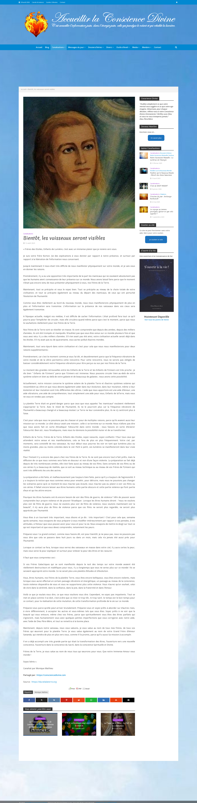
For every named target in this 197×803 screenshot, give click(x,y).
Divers (109, 47)
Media (135, 47)
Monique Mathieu (41, 692)
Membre (146, 47)
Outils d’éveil (122, 47)
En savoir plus (156, 138)
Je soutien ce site (156, 239)
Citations (163, 194)
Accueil (39, 47)
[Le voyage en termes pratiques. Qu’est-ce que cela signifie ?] (144, 209)
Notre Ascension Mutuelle (159, 155)
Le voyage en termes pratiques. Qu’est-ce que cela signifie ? (161, 211)
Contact (62, 2)
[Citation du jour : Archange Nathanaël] (144, 196)
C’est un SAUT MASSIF (159, 186)
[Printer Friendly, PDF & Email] (79, 688)
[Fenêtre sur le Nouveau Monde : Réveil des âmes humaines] (144, 170)
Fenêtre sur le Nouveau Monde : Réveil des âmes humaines (162, 174)
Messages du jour (76, 47)
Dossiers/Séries (95, 47)
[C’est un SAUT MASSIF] (144, 186)
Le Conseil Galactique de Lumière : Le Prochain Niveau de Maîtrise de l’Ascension (40, 724)
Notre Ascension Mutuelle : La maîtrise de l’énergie (161, 159)
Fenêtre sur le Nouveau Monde (161, 171)
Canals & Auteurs (38, 2)
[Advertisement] (98, 68)
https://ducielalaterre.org (44, 681)
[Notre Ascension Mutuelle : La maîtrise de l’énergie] (144, 155)
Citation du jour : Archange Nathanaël (160, 198)
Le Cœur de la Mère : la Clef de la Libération (118, 724)
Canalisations (58, 47)
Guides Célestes (52, 2)
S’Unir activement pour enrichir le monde (79, 724)
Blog (47, 47)
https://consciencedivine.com (51, 675)
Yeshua (171, 155)
